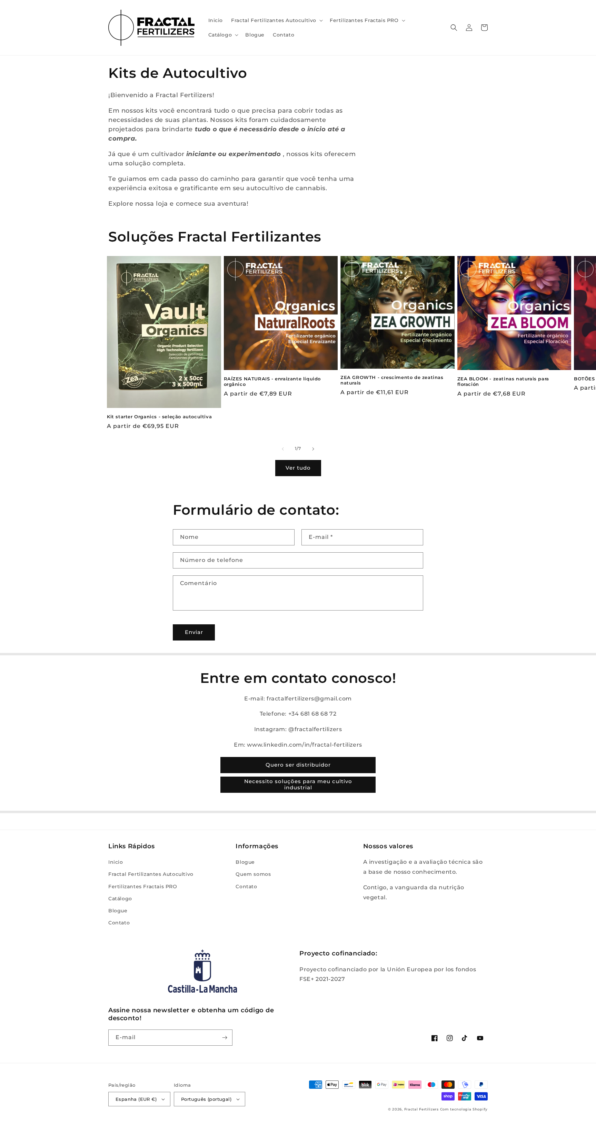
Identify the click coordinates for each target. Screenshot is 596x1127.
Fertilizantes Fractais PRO (142, 886)
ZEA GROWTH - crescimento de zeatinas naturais (392, 380)
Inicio (115, 862)
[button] (276, 20)
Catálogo (120, 898)
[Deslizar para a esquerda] (282, 449)
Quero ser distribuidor (298, 764)
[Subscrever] (224, 1037)
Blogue (118, 911)
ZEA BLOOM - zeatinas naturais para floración (503, 381)
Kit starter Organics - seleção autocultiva (159, 416)
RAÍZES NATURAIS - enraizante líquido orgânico (272, 381)
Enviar (194, 632)
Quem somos (253, 874)
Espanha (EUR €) (136, 1099)
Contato (119, 923)
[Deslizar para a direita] (313, 449)
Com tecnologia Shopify (464, 1109)
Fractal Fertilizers (421, 1109)
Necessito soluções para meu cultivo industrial (298, 784)
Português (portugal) (206, 1099)
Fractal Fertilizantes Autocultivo (150, 874)
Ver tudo (298, 467)
